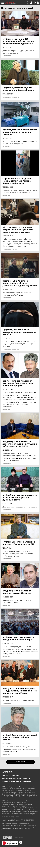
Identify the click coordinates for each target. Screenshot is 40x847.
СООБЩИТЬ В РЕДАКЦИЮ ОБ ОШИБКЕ (16, 781)
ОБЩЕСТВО (7, 56)
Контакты (6, 776)
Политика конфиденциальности (16, 778)
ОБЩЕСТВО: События (11, 349)
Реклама (15, 776)
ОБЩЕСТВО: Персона (11, 97)
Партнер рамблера (18, 837)
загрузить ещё (20, 762)
